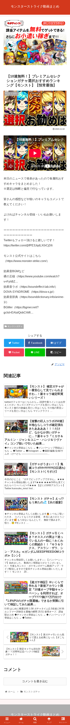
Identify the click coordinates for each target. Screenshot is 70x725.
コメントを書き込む (35, 681)
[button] (63, 456)
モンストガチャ (15, 326)
